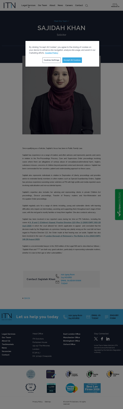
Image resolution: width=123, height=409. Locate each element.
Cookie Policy (51, 53)
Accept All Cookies (72, 60)
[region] (62, 54)
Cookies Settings (51, 60)
